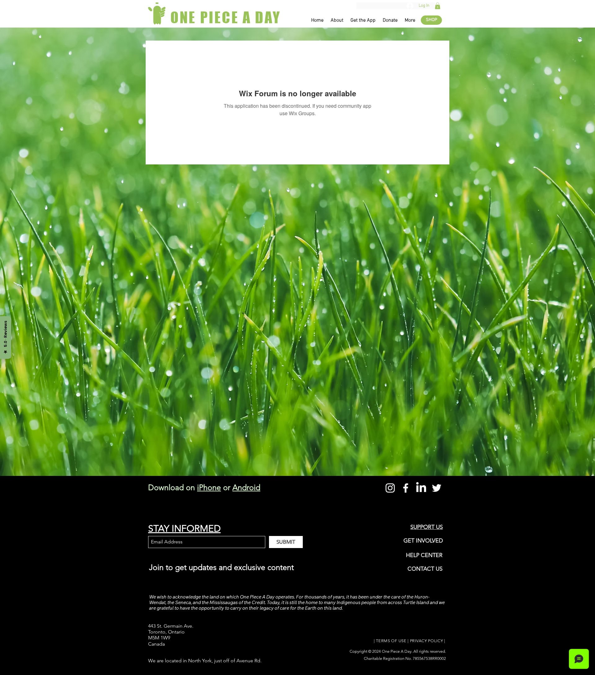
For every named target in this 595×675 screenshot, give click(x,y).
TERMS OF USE (391, 640)
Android (246, 487)
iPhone (209, 487)
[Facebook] (405, 488)
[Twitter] (436, 488)
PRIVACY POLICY (426, 640)
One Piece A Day (397, 651)
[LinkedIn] (421, 488)
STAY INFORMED (184, 528)
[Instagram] (390, 488)
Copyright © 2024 (366, 651)
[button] (437, 5)
